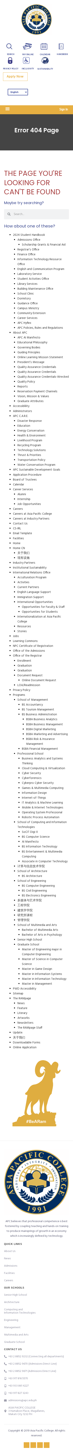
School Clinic (25, 293)
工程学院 (23, 905)
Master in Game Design (37, 969)
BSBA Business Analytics (41, 719)
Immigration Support (30, 597)
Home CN (19, 548)
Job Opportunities (29, 504)
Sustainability (45, 69)
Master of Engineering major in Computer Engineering (42, 952)
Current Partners (28, 587)
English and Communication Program (40, 269)
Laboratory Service (29, 274)
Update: (18, 1032)
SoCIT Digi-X (30, 832)
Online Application (24, 1047)
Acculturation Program (31, 577)
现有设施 (23, 558)
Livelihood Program (29, 440)
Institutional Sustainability (29, 568)
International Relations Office (31, 572)
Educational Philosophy (32, 342)
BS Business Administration (39, 714)
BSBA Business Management (44, 724)
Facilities (18, 538)
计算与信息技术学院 (31, 866)
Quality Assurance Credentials (36, 367)
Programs (19, 695)
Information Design (34, 793)
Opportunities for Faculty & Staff (43, 607)
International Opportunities (35, 602)
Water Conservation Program (36, 465)
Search (11, 54)
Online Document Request (39, 680)
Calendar (45, 54)
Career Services (27, 318)
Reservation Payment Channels (37, 391)
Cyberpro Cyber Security (38, 783)
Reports (22, 386)
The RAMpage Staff (29, 1028)
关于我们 (23, 553)
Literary (22, 1013)
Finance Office (26, 254)
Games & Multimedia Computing (42, 788)
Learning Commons (25, 641)
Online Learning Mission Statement (40, 357)
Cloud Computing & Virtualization (43, 768)
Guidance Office (27, 303)
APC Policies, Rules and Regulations (40, 328)
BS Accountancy (32, 705)
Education (23, 426)
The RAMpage (22, 998)
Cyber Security (31, 773)
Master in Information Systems (42, 974)
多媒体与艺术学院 (29, 900)
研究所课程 (25, 915)
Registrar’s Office (28, 249)
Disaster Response (29, 421)
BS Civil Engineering (34, 891)
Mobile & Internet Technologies (42, 807)
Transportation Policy (31, 460)
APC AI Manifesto (28, 337)
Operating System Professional (42, 812)
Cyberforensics (32, 778)
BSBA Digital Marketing (41, 729)
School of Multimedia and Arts (37, 925)
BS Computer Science (36, 837)
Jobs (16, 636)
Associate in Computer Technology (45, 861)
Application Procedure (27, 475)
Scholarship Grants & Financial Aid (43, 245)
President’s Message (30, 362)
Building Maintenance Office (35, 289)
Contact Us (20, 523)
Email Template (22, 533)
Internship (23, 499)
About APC (20, 333)
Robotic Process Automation (40, 817)
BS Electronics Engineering (39, 895)
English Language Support (34, 592)
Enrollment (24, 661)
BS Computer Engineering (38, 886)
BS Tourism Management (38, 709)
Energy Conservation (30, 431)
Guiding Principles (28, 352)
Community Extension (31, 313)
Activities (23, 582)
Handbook (62, 54)
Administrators (22, 411)
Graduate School (28, 944)
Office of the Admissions (29, 651)
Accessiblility (21, 406)
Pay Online (28, 54)
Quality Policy (26, 382)
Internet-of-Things (34, 798)
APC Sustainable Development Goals (36, 470)
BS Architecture (32, 876)
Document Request (30, 675)
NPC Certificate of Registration (33, 646)
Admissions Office (28, 240)
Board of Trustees (25, 479)
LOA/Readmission (28, 685)
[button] (7, 108)
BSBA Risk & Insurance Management (40, 741)
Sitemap (18, 993)
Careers (18, 509)
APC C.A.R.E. (20, 416)
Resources (24, 626)
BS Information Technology (39, 846)
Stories (22, 631)
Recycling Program (29, 445)
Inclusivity (28, 68)
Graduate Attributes (30, 401)
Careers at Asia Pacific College (32, 514)
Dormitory (24, 298)
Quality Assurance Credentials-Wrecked (43, 377)
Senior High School (29, 940)
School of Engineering (31, 881)
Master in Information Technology (44, 979)
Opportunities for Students (40, 612)
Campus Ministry (28, 308)
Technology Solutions (31, 450)
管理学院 (23, 920)
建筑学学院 (25, 910)
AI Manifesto (30, 842)
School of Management (32, 700)
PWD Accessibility (24, 988)
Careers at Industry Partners (31, 519)
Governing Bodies (28, 347)
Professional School (30, 754)
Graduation (24, 665)
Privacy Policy (10, 68)
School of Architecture (32, 871)
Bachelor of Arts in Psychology (42, 935)
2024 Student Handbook (29, 235)
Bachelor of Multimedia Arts (40, 930)
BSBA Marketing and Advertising (47, 734)
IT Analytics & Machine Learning (42, 803)
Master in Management (37, 984)
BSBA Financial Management (40, 749)
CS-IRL (17, 528)
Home (16, 543)
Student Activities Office (33, 279)
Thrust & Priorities (29, 455)
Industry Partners (24, 563)
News (21, 1003)
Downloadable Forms (26, 1042)
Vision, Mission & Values (33, 396)
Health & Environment (31, 435)
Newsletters (25, 1023)
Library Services (27, 284)
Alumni (21, 494)
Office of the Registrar (27, 656)
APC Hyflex (24, 323)
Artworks (23, 1018)
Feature (22, 1008)
